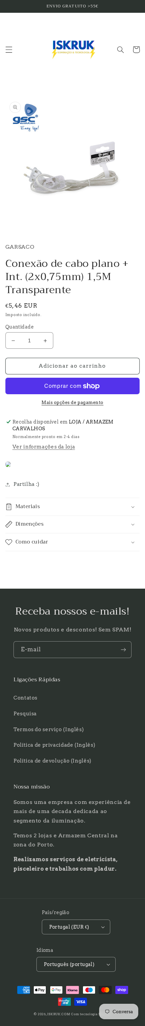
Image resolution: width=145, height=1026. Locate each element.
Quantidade (19, 327)
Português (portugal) (69, 964)
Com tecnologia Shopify (91, 1014)
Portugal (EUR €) (69, 927)
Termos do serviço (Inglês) (48, 729)
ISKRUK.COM (58, 1014)
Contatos (25, 698)
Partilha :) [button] (26, 484)
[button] (9, 49)
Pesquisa (25, 714)
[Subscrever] (123, 649)
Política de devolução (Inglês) (52, 761)
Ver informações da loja (43, 447)
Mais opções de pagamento (72, 402)
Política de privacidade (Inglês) (54, 745)
